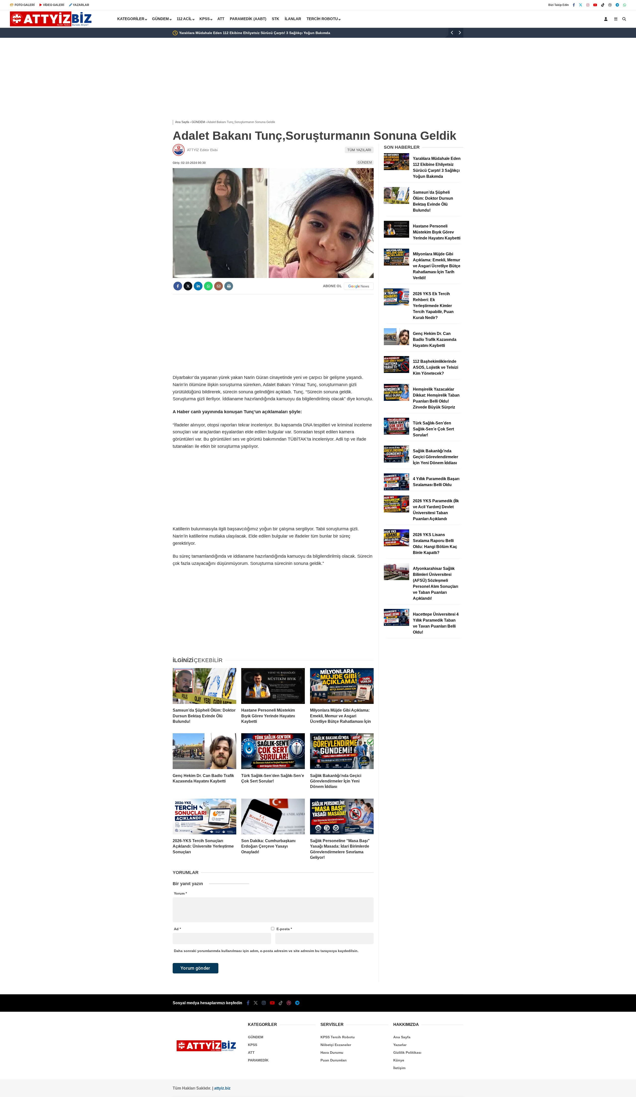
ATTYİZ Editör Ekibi (202, 150)
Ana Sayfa (401, 1037)
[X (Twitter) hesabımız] (580, 5)
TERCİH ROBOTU (322, 19)
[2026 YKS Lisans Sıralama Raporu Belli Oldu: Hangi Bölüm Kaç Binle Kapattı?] (396, 545)
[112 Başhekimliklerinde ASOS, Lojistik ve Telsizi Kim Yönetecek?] (396, 372)
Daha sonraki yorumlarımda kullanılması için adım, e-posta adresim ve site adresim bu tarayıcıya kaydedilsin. (266, 951)
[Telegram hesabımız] (617, 5)
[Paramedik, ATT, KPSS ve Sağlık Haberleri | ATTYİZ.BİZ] (52, 25)
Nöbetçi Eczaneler (335, 1045)
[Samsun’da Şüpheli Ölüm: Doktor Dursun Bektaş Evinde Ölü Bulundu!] (204, 686)
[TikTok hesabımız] (602, 5)
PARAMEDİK (258, 1060)
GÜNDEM (160, 19)
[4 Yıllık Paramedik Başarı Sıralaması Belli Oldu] (396, 489)
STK (275, 19)
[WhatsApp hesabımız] (624, 5)
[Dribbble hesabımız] (289, 1003)
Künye (398, 1060)
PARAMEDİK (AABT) (248, 19)
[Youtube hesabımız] (595, 5)
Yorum (180, 893)
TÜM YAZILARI (359, 150)
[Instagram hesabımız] (587, 5)
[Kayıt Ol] (606, 19)
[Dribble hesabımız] (610, 5)
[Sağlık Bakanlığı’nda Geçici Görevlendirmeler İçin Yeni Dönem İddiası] (342, 751)
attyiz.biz (222, 1088)
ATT (220, 19)
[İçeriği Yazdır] (228, 286)
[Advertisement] (148, 117)
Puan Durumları (333, 1060)
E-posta (284, 929)
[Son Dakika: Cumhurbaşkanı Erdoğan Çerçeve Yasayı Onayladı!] (273, 816)
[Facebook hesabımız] (574, 5)
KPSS (204, 19)
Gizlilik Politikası (407, 1052)
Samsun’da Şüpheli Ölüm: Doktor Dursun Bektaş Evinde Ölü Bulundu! (346, 33)
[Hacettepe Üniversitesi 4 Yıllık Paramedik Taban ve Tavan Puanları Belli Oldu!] (396, 625)
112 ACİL (184, 19)
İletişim (399, 1068)
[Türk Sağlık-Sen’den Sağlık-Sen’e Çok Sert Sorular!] (273, 751)
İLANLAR (293, 19)
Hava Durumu (331, 1052)
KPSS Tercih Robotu (337, 1037)
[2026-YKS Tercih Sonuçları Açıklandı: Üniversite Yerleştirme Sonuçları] (204, 816)
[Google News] (359, 286)
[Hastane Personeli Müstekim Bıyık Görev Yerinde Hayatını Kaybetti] (273, 686)
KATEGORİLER (130, 19)
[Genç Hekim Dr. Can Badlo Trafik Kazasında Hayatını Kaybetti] (204, 751)
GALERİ (25, 5)
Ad (177, 929)
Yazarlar (399, 1045)
